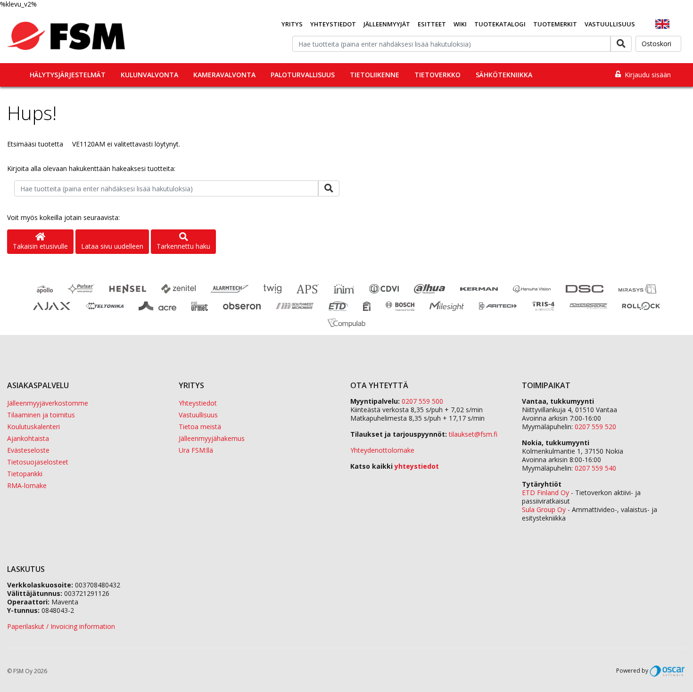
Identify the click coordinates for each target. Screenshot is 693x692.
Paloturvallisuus (303, 74)
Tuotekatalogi (500, 24)
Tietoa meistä (200, 426)
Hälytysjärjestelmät (68, 74)
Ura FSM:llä (196, 450)
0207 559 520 (595, 426)
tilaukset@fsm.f (473, 434)
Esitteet (432, 24)
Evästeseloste (28, 450)
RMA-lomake (27, 485)
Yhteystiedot (333, 24)
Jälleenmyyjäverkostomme (47, 403)
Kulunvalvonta (149, 74)
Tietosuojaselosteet (37, 461)
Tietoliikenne (374, 74)
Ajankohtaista (28, 438)
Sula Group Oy (544, 509)
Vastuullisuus (610, 24)
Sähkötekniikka (504, 74)
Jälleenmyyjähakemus (212, 438)
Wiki (460, 24)
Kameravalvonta (224, 74)
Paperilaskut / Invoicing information (61, 626)
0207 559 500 (422, 401)
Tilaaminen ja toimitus (41, 414)
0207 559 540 (595, 468)
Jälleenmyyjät (386, 24)
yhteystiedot (417, 466)
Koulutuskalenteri (33, 426)
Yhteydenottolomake (382, 450)
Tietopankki (24, 473)
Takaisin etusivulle (40, 246)
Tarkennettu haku (183, 246)
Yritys (292, 24)
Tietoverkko (437, 74)
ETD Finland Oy (545, 492)
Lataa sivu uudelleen (112, 246)
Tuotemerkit (555, 24)
